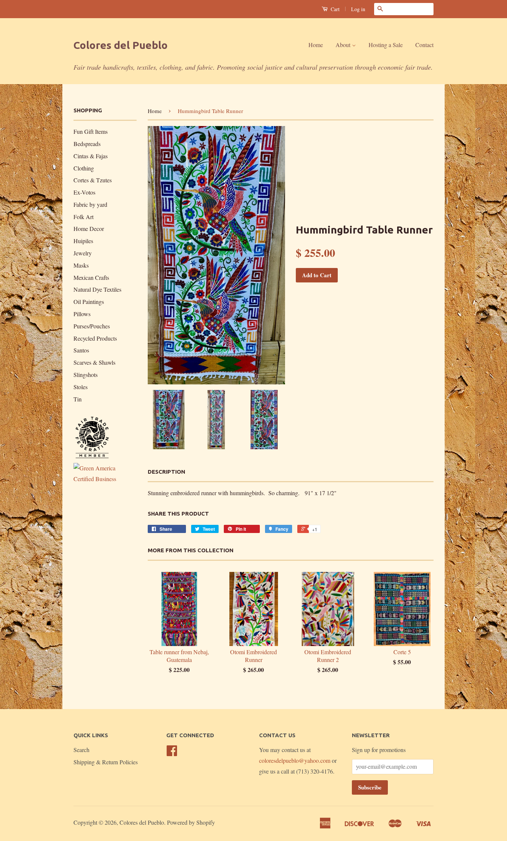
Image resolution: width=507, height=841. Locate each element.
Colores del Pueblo (120, 45)
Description (166, 471)
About (344, 45)
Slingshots (85, 374)
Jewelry (82, 253)
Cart (334, 9)
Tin (77, 399)
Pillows (82, 314)
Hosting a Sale (386, 45)
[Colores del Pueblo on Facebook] (171, 752)
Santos (81, 350)
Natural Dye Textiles (97, 289)
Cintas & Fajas (90, 156)
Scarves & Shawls (94, 362)
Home (315, 45)
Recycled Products (95, 338)
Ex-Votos (84, 192)
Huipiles (83, 241)
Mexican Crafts (91, 277)
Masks (81, 265)
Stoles (80, 387)
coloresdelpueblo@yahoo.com (294, 760)
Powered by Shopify (191, 822)
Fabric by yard (90, 204)
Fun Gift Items (90, 131)
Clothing (83, 168)
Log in (358, 9)
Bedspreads (87, 144)
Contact (424, 45)
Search (81, 750)
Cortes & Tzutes (92, 180)
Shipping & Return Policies (105, 762)
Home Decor (88, 228)
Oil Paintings (88, 301)
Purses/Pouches (91, 326)
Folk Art (83, 217)
